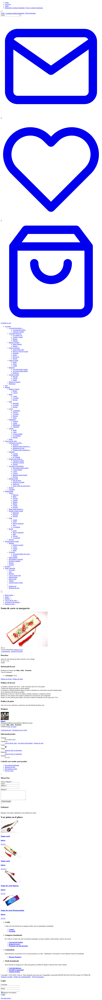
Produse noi (12, 586)
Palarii (15, 380)
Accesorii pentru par (15, 333)
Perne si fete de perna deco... (22, 486)
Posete (15, 355)
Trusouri (11, 565)
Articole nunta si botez (12, 541)
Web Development (38, 977)
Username (4, 984)
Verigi (15, 418)
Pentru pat (16, 484)
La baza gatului (17, 434)
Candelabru (16, 410)
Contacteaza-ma (6, 730)
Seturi (10, 439)
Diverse (15, 400)
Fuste (10, 518)
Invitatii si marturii (14, 561)
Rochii (11, 529)
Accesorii (8, 326)
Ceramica (12, 489)
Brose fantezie (17, 344)
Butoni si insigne (14, 342)
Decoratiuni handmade (12, 765)
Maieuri (15, 502)
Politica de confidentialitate (22, 977)
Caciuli (15, 378)
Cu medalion (17, 436)
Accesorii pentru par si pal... (21, 554)
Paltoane (15, 514)
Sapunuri (15, 444)
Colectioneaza (5, 651)
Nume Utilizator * (6, 782)
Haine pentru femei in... (16, 509)
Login (7, 2)
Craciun (15, 453)
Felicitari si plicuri (18, 462)
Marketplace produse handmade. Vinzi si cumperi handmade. (24, 8)
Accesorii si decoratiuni (16, 466)
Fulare (15, 364)
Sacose (15, 358)
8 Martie (15, 455)
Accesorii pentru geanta (20, 369)
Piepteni (15, 341)
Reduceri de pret (14, 588)
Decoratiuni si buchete (16, 559)
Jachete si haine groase (16, 511)
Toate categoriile (10, 568)
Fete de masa (17, 480)
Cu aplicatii (16, 527)
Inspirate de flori (10, 767)
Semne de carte (9, 604)
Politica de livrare (6, 679)
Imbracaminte (9, 491)
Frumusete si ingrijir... (15, 443)
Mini (14, 534)
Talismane (16, 427)
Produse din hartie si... (16, 459)
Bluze (14, 496)
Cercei (11, 409)
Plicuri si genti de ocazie (20, 351)
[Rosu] (5, 747)
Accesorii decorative (19, 330)
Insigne (15, 346)
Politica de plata (18, 679)
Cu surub (16, 414)
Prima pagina (9, 595)
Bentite (15, 339)
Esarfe (15, 362)
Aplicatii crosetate (18, 332)
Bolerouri (16, 513)
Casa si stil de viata (11, 441)
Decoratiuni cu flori (11, 769)
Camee (15, 396)
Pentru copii (12, 579)
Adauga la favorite (17, 651)
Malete (15, 504)
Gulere (15, 366)
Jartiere (15, 556)
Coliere (11, 428)
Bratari (15, 391)
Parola (3, 988)
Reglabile (16, 403)
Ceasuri (15, 393)
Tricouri (15, 498)
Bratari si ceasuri (14, 389)
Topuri (11, 493)
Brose (10, 394)
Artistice (15, 421)
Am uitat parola (6, 998)
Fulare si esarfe (13, 360)
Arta (6, 385)
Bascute (15, 376)
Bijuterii (7, 387)
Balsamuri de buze (18, 448)
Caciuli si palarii (14, 375)
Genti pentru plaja (18, 350)
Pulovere (15, 495)
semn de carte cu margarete (13, 750)
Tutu (14, 525)
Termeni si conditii (6, 977)
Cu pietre (16, 398)
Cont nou (8, 4)
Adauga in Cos (18, 649)
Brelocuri (12, 367)
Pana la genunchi (18, 523)
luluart (7, 597)
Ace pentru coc (17, 335)
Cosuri (15, 471)
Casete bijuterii (17, 470)
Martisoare (12, 384)
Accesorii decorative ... (16, 328)
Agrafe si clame (18, 337)
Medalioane (16, 425)
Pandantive (12, 419)
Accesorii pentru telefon (20, 371)
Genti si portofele (14, 348)
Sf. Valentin (16, 457)
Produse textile (13, 479)
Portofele (15, 353)
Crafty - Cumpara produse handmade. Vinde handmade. (18, 13)
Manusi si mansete (14, 382)
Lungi (15, 432)
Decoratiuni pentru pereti (20, 468)
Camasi (15, 500)
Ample (15, 520)
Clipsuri (15, 412)
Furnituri (7, 566)
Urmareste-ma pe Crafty (19, 730)
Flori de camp (9, 771)
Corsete (15, 505)
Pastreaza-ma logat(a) (9, 992)
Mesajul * (4, 789)
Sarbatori (11, 452)
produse (7, 599)
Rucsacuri (16, 357)
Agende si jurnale (18, 461)
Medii (14, 430)
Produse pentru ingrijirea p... (22, 446)
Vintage (11, 581)
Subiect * (4, 785)
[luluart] (5, 719)
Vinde (7, 6)
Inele (10, 401)
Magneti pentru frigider (20, 475)
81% (11, 726)
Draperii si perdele (18, 482)
